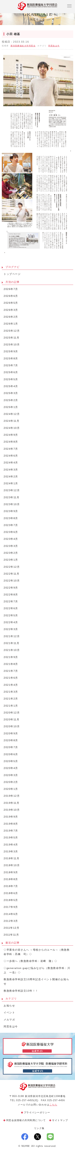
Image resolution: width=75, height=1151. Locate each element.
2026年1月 (11, 323)
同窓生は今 (54, 46)
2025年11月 (11, 337)
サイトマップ (60, 1120)
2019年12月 (12, 796)
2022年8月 (11, 594)
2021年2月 (11, 698)
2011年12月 (11, 928)
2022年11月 (11, 573)
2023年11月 (11, 497)
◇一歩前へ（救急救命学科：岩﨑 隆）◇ (30, 961)
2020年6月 (11, 754)
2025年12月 (12, 330)
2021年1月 (11, 705)
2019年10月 (12, 809)
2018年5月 (11, 900)
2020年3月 (11, 775)
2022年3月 (11, 629)
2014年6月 (11, 914)
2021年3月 (11, 691)
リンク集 (39, 1128)
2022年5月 (11, 615)
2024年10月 (12, 428)
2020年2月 (11, 782)
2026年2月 (11, 316)
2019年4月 (11, 844)
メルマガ (9, 1019)
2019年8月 (11, 823)
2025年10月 (12, 344)
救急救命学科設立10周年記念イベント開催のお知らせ (36, 981)
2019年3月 (11, 851)
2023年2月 (11, 553)
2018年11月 (11, 858)
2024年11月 (11, 421)
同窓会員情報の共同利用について (26, 1120)
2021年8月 (11, 664)
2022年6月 (11, 608)
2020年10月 (12, 726)
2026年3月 (11, 310)
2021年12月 (12, 636)
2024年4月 (11, 462)
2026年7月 (11, 289)
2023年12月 (12, 490)
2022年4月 (11, 622)
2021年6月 (11, 677)
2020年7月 (11, 747)
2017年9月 (11, 907)
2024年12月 (12, 414)
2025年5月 (11, 379)
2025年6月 (11, 372)
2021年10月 (12, 650)
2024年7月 (11, 448)
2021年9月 (11, 657)
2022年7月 (11, 601)
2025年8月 (11, 358)
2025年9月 (11, 351)
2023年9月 (11, 511)
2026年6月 (11, 296)
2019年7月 (11, 830)
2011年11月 (11, 934)
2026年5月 (11, 303)
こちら (53, 1104)
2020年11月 (11, 719)
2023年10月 (12, 504)
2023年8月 (11, 518)
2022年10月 (12, 580)
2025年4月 (11, 386)
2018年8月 (11, 879)
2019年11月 (11, 803)
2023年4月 (11, 539)
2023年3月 (11, 546)
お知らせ (9, 1005)
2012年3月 (11, 921)
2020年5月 (11, 761)
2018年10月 (12, 865)
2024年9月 (11, 435)
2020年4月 (11, 768)
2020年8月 (11, 740)
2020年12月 (12, 712)
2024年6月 (11, 455)
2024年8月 (11, 441)
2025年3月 (11, 393)
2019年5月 (11, 837)
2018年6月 (11, 893)
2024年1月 (11, 483)
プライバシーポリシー (37, 1112)
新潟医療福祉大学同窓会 (23, 46)
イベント (9, 1012)
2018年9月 (11, 872)
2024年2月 (11, 476)
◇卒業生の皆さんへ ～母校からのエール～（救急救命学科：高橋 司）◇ (37, 952)
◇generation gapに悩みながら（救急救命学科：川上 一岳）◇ (37, 970)
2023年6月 (11, 532)
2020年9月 (11, 733)
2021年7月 (11, 671)
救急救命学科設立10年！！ (21, 990)
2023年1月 (11, 559)
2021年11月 (11, 643)
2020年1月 (11, 789)
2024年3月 (11, 469)
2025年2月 (11, 400)
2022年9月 (11, 587)
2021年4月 (11, 685)
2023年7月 (11, 525)
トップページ (12, 274)
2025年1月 (11, 407)
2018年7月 (11, 886)
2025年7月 (11, 365)
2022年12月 (12, 567)
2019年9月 (11, 816)
